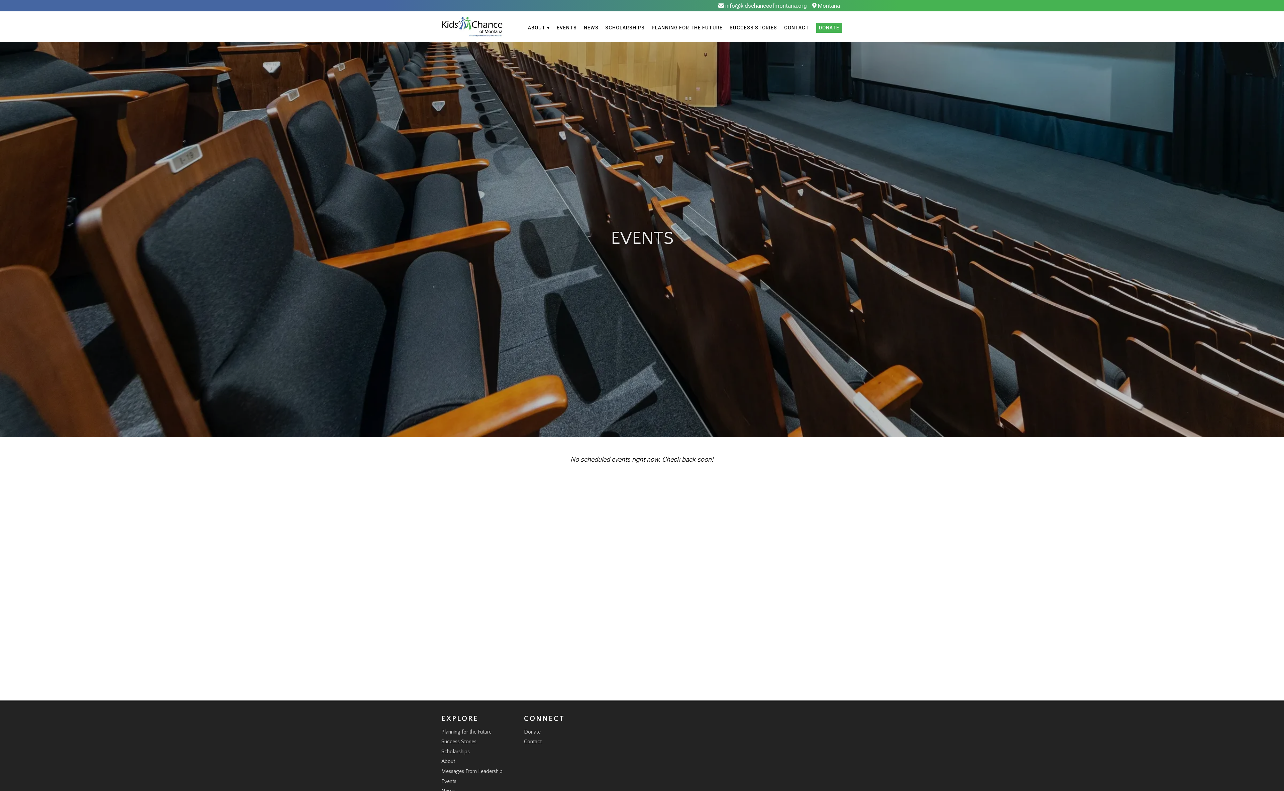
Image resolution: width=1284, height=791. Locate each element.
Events (567, 27)
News (591, 27)
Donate (829, 27)
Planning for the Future (687, 27)
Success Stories (753, 27)
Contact (796, 27)
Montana (828, 5)
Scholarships (625, 27)
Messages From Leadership (472, 771)
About (448, 761)
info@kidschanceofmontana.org (765, 5)
